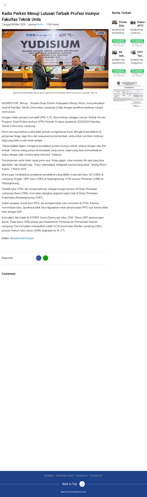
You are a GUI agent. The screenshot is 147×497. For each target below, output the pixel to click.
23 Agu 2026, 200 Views (138, 75)
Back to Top (70, 484)
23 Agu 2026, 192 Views (138, 45)
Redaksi (49, 475)
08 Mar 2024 (18, 24)
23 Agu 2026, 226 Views (119, 75)
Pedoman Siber (65, 475)
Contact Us (96, 475)
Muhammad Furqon (22, 238)
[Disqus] (55, 321)
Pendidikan (118, 41)
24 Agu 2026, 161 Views (119, 45)
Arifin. (40, 24)
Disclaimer (82, 475)
